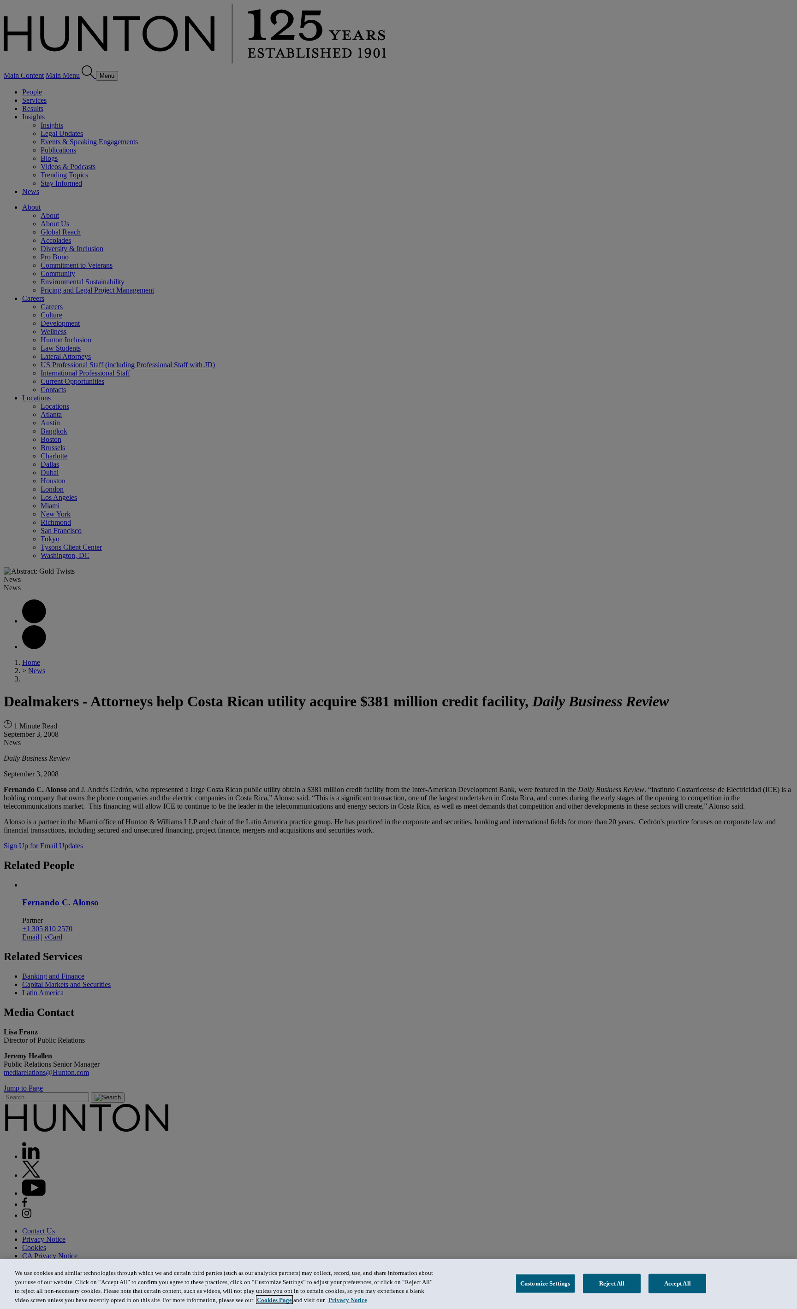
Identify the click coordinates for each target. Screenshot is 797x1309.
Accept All (677, 1283)
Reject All (612, 1283)
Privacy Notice (347, 1299)
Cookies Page (274, 1299)
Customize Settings (545, 1283)
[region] (398, 1284)
